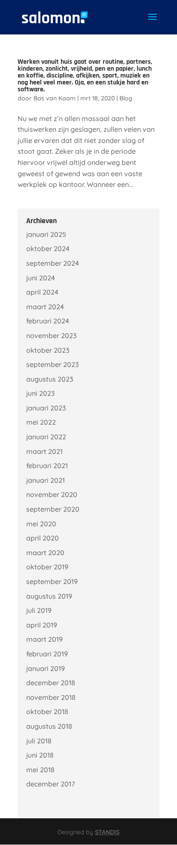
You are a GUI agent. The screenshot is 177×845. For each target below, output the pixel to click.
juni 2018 (40, 755)
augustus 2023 (49, 379)
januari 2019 (45, 668)
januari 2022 (46, 436)
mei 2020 (41, 523)
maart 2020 (45, 552)
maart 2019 (44, 639)
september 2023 (52, 364)
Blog (125, 98)
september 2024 (52, 263)
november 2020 (51, 494)
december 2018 (50, 682)
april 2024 (42, 292)
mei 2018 (40, 769)
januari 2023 (46, 408)
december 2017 (50, 784)
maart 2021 (44, 451)
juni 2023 (40, 393)
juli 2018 (39, 740)
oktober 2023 (47, 350)
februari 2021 (47, 465)
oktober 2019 (47, 566)
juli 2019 (39, 610)
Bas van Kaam (55, 98)
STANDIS (107, 832)
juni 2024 (40, 277)
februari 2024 (47, 321)
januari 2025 (46, 234)
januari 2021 (45, 480)
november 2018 (51, 697)
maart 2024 (45, 306)
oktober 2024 (48, 248)
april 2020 (42, 538)
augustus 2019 (49, 596)
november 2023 (51, 335)
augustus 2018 (49, 726)
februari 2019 (47, 653)
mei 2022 (41, 422)
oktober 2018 (47, 711)
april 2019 (41, 625)
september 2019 (52, 581)
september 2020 (52, 509)
